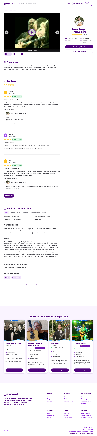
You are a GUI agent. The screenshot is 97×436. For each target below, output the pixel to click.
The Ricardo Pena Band (13, 343)
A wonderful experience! (11, 168)
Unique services (86, 415)
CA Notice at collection (87, 429)
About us (50, 397)
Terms (86, 427)
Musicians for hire (86, 401)
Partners (50, 401)
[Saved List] (87, 3)
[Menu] (91, 3)
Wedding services (86, 417)
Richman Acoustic (80, 343)
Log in (68, 3)
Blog (48, 399)
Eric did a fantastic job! (11, 100)
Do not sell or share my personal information (81, 431)
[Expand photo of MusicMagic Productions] (79, 21)
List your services (78, 3)
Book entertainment (87, 397)
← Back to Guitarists (10, 10)
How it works (68, 397)
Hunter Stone (55, 343)
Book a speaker (86, 399)
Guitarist (70, 40)
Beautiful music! (9, 142)
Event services (85, 413)
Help (48, 413)
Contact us (50, 415)
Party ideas (67, 399)
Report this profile (33, 285)
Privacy (91, 427)
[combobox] (35, 3)
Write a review (9, 195)
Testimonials (68, 417)
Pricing (66, 415)
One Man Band (16, 277)
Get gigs (66, 413)
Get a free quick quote (79, 46)
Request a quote (69, 401)
